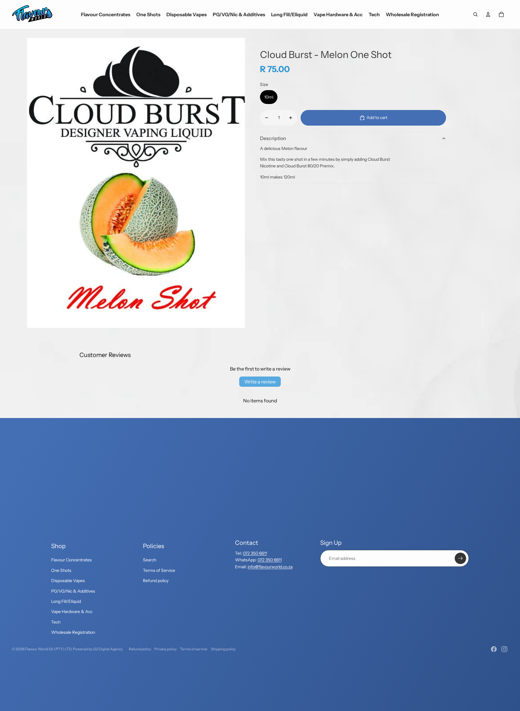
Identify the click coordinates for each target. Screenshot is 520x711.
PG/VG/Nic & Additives (73, 591)
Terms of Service (159, 570)
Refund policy (156, 580)
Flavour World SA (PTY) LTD (48, 649)
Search (149, 560)
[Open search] (475, 14)
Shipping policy (223, 649)
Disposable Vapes (68, 580)
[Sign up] (460, 558)
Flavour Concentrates (71, 560)
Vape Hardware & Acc (71, 611)
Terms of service (193, 649)
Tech (55, 622)
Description (273, 138)
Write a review (260, 382)
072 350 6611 (255, 553)
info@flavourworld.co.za (270, 566)
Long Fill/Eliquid (66, 601)
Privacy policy (165, 649)
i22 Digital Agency (108, 649)
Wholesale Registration (73, 632)
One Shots (61, 570)
